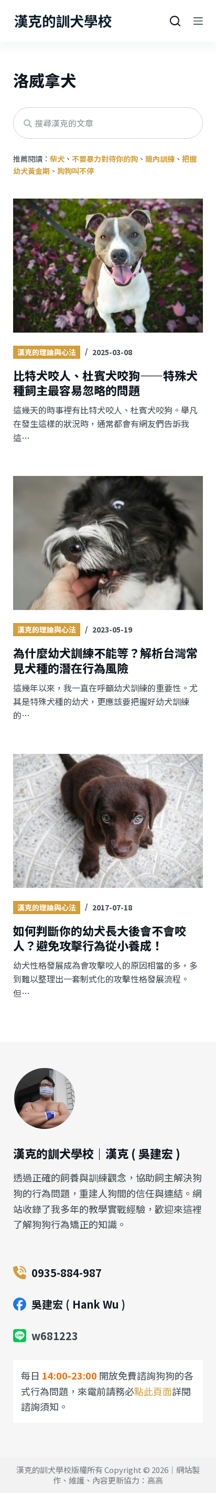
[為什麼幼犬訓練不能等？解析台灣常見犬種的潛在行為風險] (108, 543)
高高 (155, 1480)
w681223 (54, 1335)
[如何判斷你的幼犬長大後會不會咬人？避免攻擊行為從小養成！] (108, 821)
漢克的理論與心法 (46, 352)
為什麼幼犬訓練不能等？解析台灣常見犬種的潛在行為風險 (105, 660)
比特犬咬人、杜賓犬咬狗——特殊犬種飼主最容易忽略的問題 (105, 383)
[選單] (198, 21)
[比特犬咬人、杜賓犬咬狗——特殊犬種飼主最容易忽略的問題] (108, 266)
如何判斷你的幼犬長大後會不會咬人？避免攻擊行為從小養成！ (99, 938)
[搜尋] (175, 21)
